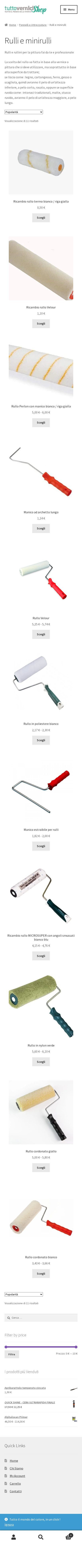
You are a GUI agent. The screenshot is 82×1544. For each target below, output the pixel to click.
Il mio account (13, 1537)
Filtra (11, 1354)
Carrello (15, 1483)
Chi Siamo (16, 1468)
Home (12, 25)
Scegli (41, 217)
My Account (17, 1476)
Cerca (41, 1537)
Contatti (16, 1491)
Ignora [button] (9, 1524)
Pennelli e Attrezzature (33, 25)
